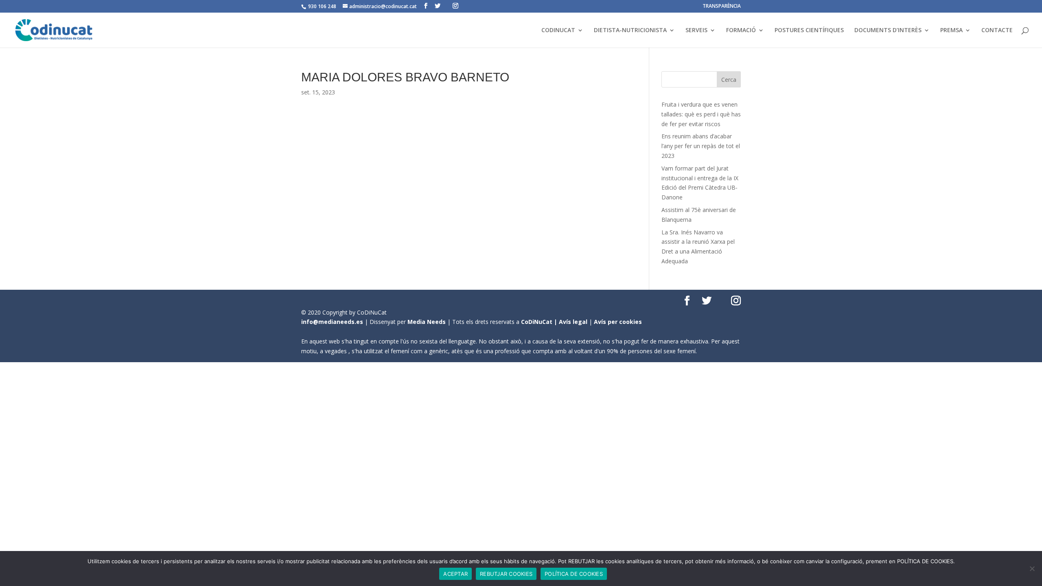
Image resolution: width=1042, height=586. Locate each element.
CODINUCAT (558, 30)
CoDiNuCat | (540, 322)
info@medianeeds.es (332, 322)
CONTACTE (997, 30)
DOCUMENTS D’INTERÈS (888, 30)
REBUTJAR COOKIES (506, 574)
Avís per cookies (618, 322)
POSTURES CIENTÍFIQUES (809, 30)
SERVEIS (696, 30)
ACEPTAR (455, 574)
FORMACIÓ (741, 30)
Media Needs (426, 322)
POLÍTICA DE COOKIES (574, 574)
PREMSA (951, 30)
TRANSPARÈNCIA (722, 6)
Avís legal (573, 322)
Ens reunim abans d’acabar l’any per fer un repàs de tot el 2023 (700, 146)
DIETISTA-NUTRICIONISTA (630, 30)
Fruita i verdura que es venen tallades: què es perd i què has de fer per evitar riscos (701, 114)
